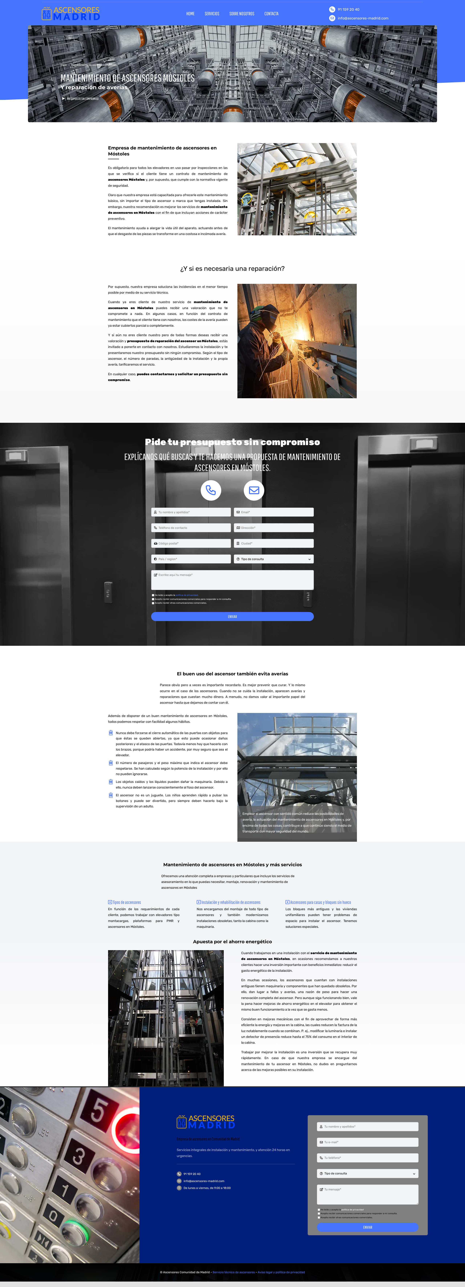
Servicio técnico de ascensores (234, 1272)
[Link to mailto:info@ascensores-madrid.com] (254, 490)
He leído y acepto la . (176, 595)
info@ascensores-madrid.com (363, 18)
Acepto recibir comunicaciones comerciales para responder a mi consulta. (193, 599)
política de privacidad (187, 595)
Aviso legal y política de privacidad (281, 1272)
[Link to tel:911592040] (211, 490)
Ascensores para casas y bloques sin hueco (320, 902)
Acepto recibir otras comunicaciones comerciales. (181, 603)
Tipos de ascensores (126, 902)
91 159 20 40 (192, 1174)
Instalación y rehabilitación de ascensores (230, 902)
